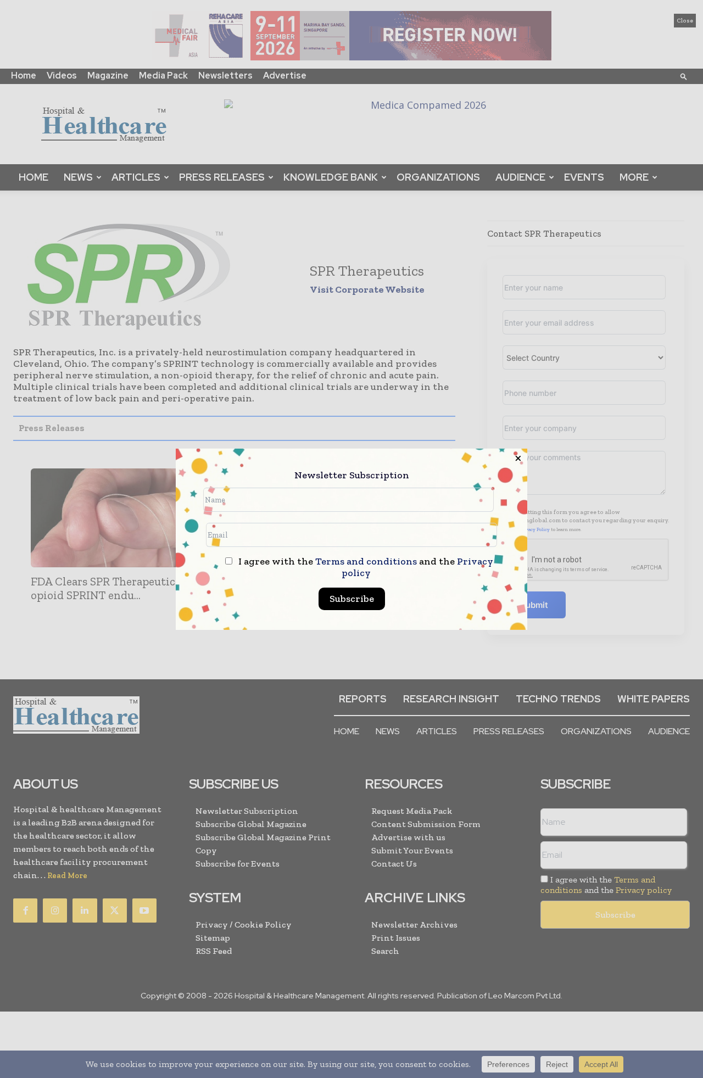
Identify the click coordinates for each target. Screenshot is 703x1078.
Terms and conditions (366, 561)
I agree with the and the (364, 567)
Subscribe (352, 599)
